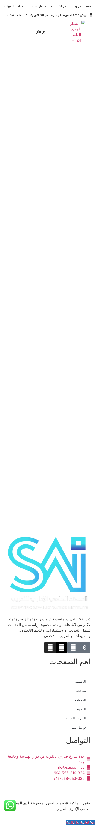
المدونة (81, 709)
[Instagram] (50, 647)
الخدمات (80, 700)
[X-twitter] (61, 647)
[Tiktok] (84, 647)
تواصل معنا (79, 727)
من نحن (81, 690)
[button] (11, 32)
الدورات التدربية (76, 718)
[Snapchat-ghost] (73, 647)
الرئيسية (80, 681)
